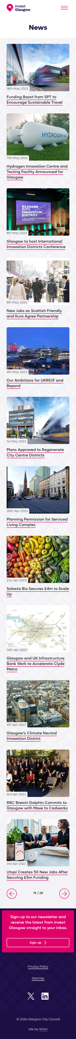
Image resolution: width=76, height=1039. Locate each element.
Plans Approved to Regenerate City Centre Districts (38, 427)
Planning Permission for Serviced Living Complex (38, 497)
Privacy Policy (38, 967)
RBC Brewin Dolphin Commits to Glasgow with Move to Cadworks (38, 780)
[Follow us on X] (30, 996)
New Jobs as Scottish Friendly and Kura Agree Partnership (38, 288)
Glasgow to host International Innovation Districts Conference (38, 219)
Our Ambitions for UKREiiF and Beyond (38, 357)
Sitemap (38, 978)
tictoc (43, 1029)
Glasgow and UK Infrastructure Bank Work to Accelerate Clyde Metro (38, 638)
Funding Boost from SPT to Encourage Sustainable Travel (38, 74)
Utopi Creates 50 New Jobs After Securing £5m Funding (38, 850)
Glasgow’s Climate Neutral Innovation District (38, 711)
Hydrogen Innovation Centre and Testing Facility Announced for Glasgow (38, 146)
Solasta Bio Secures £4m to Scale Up (38, 566)
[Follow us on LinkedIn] (45, 996)
